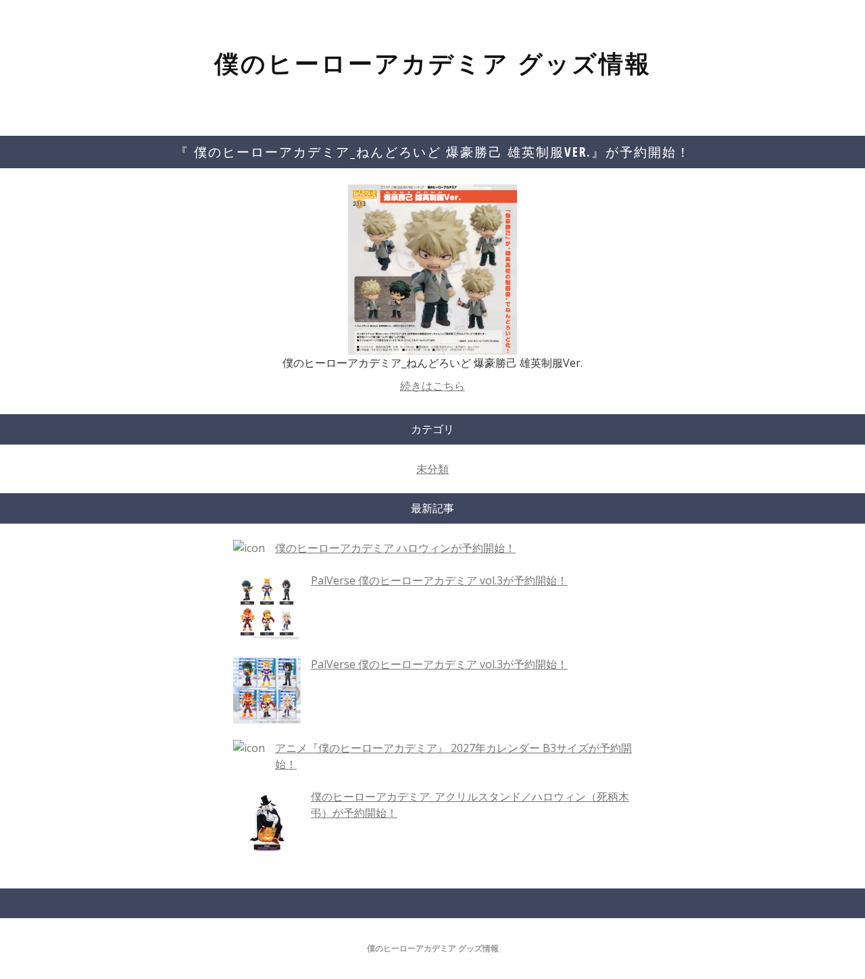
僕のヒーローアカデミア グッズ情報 (432, 63)
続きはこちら (432, 385)
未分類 (432, 468)
